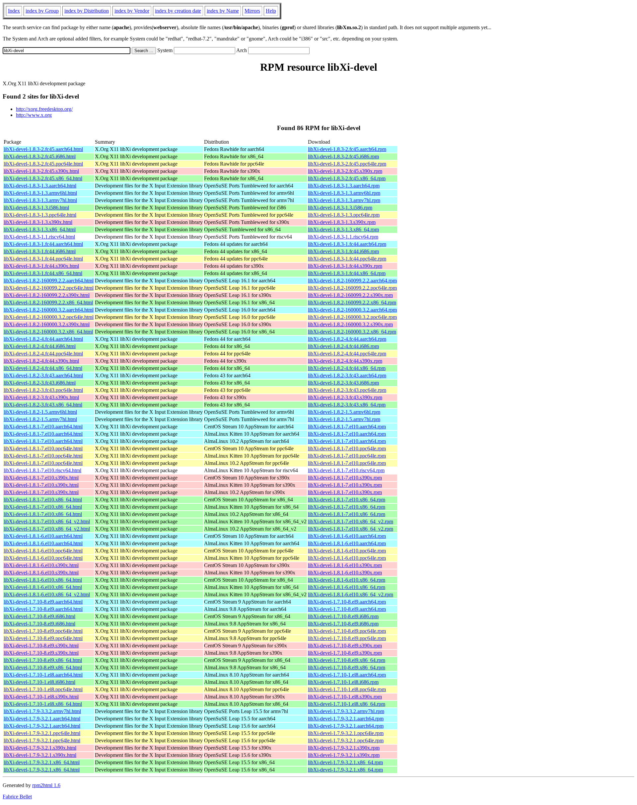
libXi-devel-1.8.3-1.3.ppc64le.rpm (344, 215)
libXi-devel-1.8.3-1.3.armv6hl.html (40, 193)
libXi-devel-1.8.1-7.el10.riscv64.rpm (346, 470)
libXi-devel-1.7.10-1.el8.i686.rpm (343, 682)
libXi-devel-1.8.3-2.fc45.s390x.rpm (345, 171)
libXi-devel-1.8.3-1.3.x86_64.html (40, 229)
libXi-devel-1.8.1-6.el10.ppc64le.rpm (347, 550)
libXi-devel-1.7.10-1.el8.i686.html (39, 682)
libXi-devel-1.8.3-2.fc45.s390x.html (41, 171)
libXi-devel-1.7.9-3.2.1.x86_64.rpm (345, 762)
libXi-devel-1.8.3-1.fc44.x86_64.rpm (347, 273)
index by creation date (178, 11)
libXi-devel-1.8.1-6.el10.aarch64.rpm (347, 536)
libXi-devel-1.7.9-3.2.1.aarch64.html (42, 718)
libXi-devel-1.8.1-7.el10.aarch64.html (43, 426)
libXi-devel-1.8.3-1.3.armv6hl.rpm (344, 193)
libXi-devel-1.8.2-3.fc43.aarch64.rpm (347, 375)
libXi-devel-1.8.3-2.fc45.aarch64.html (43, 149)
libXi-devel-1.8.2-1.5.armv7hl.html (40, 419)
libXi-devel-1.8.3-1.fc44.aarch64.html (43, 244)
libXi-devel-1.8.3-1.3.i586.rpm (340, 207)
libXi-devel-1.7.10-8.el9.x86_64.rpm (346, 660)
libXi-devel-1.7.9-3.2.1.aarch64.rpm (346, 718)
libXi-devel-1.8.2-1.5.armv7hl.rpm (344, 419)
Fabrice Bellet (17, 796)
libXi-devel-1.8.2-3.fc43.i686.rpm (343, 383)
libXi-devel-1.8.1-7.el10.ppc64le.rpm (347, 448)
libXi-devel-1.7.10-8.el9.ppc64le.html (43, 631)
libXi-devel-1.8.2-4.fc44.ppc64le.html (43, 353)
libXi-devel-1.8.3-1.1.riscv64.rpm (343, 237)
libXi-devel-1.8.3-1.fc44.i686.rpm (343, 251)
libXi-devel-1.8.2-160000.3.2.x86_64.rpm (352, 331)
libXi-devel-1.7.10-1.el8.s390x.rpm (345, 696)
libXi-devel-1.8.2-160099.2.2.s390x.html (47, 295)
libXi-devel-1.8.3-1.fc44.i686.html (40, 251)
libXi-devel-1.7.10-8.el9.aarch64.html (43, 602)
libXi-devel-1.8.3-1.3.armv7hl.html (40, 200)
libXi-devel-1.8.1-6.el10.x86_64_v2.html (47, 594)
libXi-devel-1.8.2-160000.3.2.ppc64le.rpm (352, 317)
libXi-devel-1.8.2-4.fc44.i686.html (40, 346)
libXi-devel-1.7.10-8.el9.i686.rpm (343, 616)
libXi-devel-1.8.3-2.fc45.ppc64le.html (43, 164)
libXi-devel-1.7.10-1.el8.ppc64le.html (43, 689)
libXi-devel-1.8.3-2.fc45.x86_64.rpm (347, 178)
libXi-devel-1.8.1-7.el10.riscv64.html (42, 470)
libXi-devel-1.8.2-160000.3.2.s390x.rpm (350, 324)
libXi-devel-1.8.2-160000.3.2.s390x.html (47, 324)
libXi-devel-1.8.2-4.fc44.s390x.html (41, 361)
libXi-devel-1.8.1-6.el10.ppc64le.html (43, 550)
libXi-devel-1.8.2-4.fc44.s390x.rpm (345, 361)
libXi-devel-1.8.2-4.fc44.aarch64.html (43, 339)
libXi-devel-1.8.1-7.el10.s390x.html (41, 477)
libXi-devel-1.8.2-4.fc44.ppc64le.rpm (347, 353)
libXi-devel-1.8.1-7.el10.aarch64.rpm (347, 426)
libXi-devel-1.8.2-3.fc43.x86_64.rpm (347, 404)
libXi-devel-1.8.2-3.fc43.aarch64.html (43, 375)
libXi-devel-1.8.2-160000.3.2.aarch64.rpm (352, 310)
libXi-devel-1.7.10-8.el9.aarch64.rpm (347, 602)
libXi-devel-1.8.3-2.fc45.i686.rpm (343, 156)
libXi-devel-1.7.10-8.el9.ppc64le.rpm (347, 631)
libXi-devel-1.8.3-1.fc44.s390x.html (41, 266)
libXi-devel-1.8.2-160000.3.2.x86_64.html (48, 331)
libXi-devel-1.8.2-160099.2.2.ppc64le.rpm (352, 288)
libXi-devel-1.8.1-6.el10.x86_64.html (43, 580)
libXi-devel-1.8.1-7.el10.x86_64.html (43, 499)
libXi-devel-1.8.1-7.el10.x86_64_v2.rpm (350, 521)
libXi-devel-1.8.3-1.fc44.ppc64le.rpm (347, 258)
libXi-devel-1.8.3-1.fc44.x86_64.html (43, 273)
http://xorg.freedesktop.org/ (44, 109)
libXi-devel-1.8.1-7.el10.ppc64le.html (43, 448)
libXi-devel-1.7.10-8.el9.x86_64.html (43, 660)
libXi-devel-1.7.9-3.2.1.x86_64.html (42, 762)
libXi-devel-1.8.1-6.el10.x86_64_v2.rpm (350, 594)
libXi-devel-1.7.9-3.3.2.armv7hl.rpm (346, 711)
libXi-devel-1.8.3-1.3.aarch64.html (40, 185)
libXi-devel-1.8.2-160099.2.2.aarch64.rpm (352, 280)
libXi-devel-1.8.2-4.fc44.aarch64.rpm (347, 339)
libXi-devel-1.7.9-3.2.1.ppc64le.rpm (346, 733)
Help (271, 11)
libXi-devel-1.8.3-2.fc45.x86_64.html (43, 178)
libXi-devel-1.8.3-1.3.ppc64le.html (40, 215)
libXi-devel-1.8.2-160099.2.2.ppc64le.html (49, 288)
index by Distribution (86, 11)
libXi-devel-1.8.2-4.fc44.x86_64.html (43, 368)
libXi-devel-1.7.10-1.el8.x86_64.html (43, 704)
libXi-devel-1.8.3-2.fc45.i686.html (40, 156)
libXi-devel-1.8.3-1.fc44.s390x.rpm (345, 266)
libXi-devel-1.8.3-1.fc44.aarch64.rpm (347, 244)
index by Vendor (131, 11)
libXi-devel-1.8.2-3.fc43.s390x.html (41, 397)
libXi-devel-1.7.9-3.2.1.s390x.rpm (344, 748)
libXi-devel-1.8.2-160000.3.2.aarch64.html (49, 310)
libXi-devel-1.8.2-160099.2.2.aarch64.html (49, 280)
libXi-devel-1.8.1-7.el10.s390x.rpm (345, 477)
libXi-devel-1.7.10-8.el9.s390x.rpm (345, 645)
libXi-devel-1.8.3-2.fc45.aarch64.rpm (347, 149)
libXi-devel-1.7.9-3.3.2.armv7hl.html (42, 711)
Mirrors (252, 11)
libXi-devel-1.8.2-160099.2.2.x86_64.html (48, 302)
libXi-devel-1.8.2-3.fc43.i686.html (40, 383)
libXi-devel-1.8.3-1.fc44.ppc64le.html (43, 258)
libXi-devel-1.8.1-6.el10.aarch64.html (43, 536)
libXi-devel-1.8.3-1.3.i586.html (36, 207)
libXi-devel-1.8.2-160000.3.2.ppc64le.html (49, 317)
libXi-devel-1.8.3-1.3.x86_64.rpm (343, 229)
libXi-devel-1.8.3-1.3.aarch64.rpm (344, 185)
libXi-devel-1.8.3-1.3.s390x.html (38, 222)
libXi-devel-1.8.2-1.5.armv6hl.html (40, 412)
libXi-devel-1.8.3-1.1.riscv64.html (39, 237)
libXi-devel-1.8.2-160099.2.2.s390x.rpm (350, 295)
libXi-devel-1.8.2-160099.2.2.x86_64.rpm (352, 302)
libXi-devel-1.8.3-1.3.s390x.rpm (342, 222)
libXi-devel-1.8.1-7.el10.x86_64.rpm (346, 499)
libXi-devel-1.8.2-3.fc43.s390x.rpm (345, 397)
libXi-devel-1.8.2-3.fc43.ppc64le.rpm (347, 390)
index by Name (223, 11)
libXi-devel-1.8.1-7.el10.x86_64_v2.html (47, 521)
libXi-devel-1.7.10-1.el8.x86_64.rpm (346, 704)
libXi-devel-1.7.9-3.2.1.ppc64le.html (42, 733)
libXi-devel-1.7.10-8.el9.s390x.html (41, 645)
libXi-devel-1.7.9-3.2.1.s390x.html (40, 748)
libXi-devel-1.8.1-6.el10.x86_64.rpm (346, 580)
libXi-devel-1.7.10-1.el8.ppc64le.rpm (347, 689)
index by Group (42, 11)
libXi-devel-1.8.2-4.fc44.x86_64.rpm (347, 368)
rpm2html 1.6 (46, 785)
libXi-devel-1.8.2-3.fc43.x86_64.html (43, 404)
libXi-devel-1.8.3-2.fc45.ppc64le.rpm (347, 164)
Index (14, 11)
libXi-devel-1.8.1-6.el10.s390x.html (41, 565)
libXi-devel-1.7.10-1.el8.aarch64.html (43, 675)
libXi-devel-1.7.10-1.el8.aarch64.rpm (347, 675)
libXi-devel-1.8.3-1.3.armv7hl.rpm (344, 200)
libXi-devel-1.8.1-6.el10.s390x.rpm (345, 565)
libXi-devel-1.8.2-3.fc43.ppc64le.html (43, 390)
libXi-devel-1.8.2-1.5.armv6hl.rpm (344, 412)
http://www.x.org (34, 115)
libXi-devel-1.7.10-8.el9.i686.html (39, 616)
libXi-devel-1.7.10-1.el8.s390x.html (41, 696)
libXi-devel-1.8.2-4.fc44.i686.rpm (343, 346)
